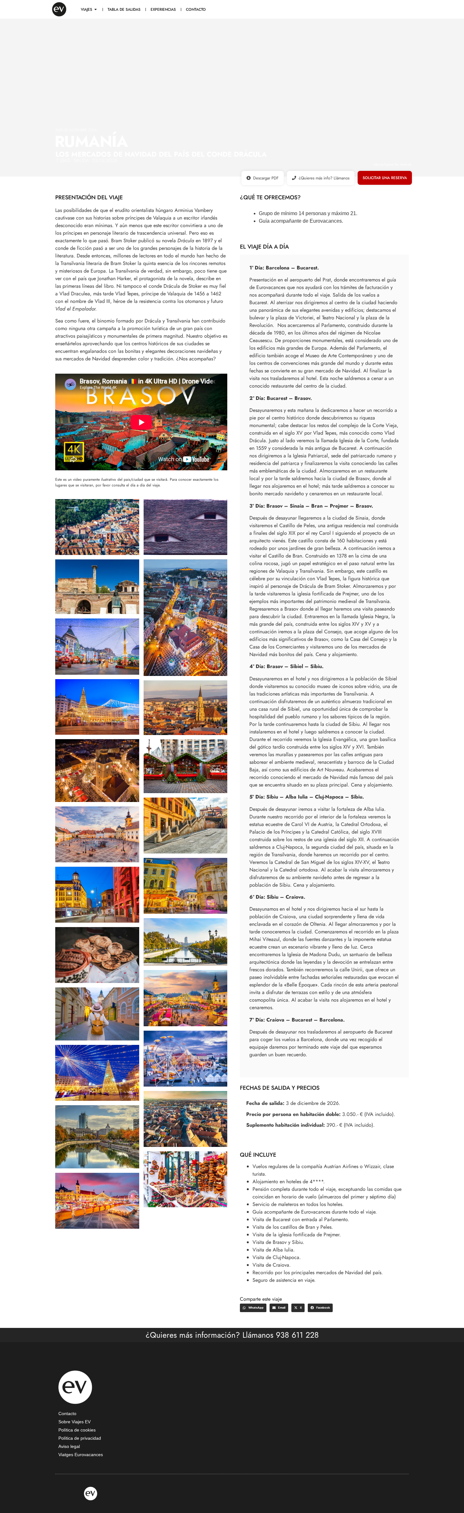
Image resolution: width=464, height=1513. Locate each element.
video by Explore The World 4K (392, 164)
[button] (253, 1308)
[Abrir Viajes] (96, 9)
